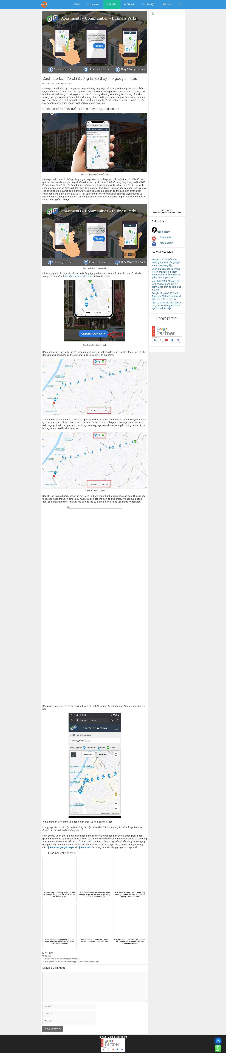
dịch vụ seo (84, 847)
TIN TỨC (112, 4)
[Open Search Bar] (180, 4)
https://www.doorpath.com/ (77, 276)
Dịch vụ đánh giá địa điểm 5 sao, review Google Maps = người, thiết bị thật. (166, 305)
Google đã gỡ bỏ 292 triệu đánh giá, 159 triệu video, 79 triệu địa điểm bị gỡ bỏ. (167, 296)
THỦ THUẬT (148, 4)
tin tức (48, 956)
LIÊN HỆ (166, 4)
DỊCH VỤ (129, 4)
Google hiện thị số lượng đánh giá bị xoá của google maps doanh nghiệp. (166, 262)
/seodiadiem (163, 231)
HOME (76, 4)
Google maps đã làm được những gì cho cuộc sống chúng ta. (72, 961)
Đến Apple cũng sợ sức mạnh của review (63, 959)
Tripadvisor (93, 4)
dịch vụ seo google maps (60, 847)
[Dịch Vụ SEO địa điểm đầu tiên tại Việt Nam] (45, 4)
